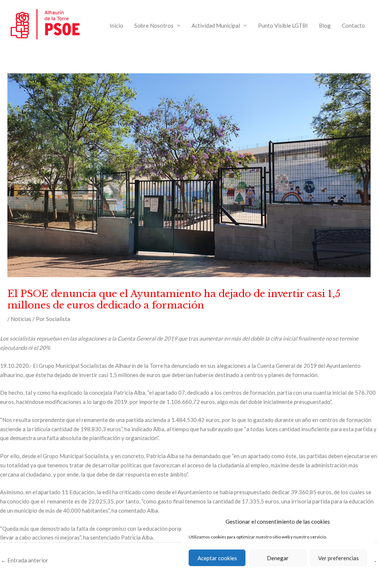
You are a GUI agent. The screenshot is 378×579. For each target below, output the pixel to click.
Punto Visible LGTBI (283, 25)
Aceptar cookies (217, 558)
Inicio (116, 25)
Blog (325, 25)
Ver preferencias (338, 558)
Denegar (278, 558)
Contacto (353, 25)
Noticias (21, 318)
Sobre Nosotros (153, 25)
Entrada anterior (24, 560)
